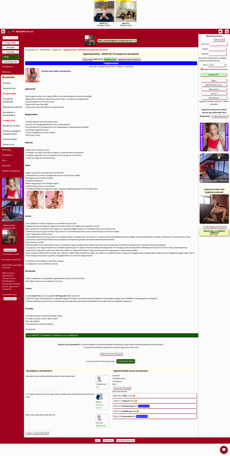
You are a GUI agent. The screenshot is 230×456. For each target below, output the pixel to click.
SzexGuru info (109, 59)
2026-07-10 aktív (125, 411)
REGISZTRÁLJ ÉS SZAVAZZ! (111, 354)
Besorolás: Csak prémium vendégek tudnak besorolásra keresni (212, 59)
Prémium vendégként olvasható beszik (12, 132)
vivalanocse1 (101, 385)
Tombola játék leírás (219, 116)
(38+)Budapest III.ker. (126, 13)
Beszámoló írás (10, 62)
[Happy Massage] (12, 198)
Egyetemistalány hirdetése (129, 59)
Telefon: (205, 49)
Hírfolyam (10, 47)
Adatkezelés (108, 441)
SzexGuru (10, 52)
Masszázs (6, 72)
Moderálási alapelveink (125, 441)
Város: (205, 65)
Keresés (213, 74)
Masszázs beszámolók (12, 107)
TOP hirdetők (219, 40)
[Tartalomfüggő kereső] (227, 31)
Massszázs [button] (213, 89)
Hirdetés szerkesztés (11, 171)
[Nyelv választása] (13, 31)
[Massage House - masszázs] (12, 221)
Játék (7, 57)
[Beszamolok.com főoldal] (8, 31)
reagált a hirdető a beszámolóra (215, 69)
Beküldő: (205, 54)
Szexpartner (7, 67)
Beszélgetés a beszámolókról (9, 113)
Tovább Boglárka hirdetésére (214, 227)
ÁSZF (98, 441)
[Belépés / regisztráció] (220, 31)
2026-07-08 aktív (130, 416)
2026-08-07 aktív (124, 396)
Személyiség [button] (214, 98)
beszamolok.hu (10, 250)
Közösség (6, 150)
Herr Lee (101, 424)
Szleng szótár (8, 144)
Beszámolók (8, 77)
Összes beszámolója (122, 388)
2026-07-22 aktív (131, 406)
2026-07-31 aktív (125, 401)
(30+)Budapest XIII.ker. (104, 13)
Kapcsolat (6, 165)
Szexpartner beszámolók (8, 100)
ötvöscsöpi (87, 59)
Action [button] (213, 94)
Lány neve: (205, 44)
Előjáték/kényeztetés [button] (213, 85)
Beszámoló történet (11, 126)
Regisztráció (10, 43)
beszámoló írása (126, 361)
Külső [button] (213, 81)
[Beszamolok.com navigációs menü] (3, 31)
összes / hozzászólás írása (37, 433)
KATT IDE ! (214, 232)
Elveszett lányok (10, 139)
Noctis (99, 405)
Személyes (7, 155)
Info (4, 160)
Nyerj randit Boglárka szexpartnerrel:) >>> (117, 41)
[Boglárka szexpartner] (9, 243)
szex (74, 229)
